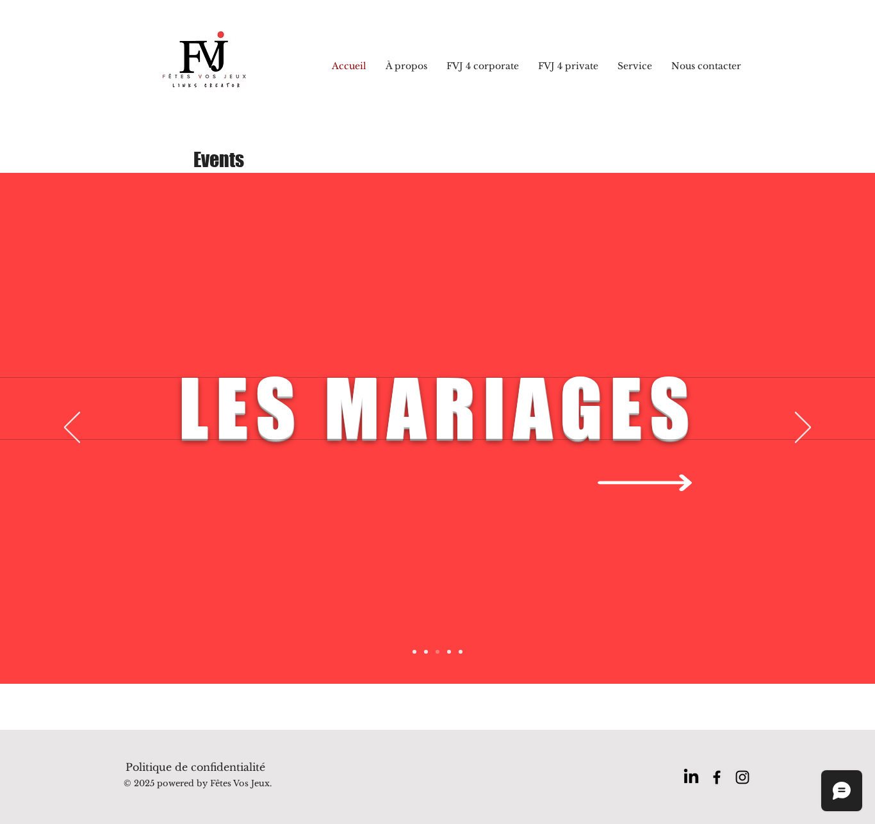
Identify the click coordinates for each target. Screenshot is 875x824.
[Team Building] (426, 652)
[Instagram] (742, 777)
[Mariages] (437, 652)
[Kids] (449, 652)
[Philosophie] (460, 652)
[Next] (803, 428)
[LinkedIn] (691, 777)
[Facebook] (717, 777)
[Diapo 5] (414, 652)
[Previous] (72, 428)
